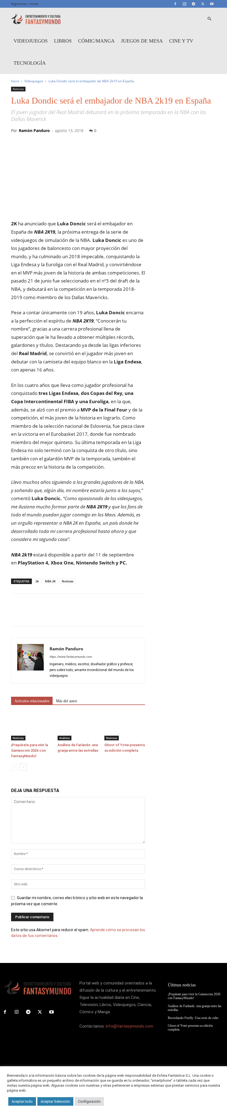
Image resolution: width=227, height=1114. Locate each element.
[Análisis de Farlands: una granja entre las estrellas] (78, 726)
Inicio (15, 81)
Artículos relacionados (31, 701)
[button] (209, 19)
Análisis (64, 738)
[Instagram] (184, 4)
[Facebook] (175, 4)
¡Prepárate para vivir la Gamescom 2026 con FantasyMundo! (29, 750)
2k (37, 581)
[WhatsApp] (54, 614)
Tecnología (30, 63)
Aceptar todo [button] (22, 1101)
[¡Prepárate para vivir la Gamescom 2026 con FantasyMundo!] (31, 726)
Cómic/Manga (96, 41)
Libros (63, 41)
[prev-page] (14, 767)
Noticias (18, 89)
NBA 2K (50, 581)
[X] (202, 4)
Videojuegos (31, 41)
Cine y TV (181, 41)
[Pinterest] (42, 614)
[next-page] (23, 767)
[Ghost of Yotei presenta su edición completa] (124, 726)
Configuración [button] (89, 1101)
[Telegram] (193, 4)
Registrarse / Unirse (24, 4)
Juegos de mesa (142, 41)
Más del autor (66, 701)
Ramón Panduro (34, 130)
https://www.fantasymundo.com (71, 657)
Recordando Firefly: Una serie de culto (193, 1018)
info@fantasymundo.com (129, 1026)
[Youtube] (212, 4)
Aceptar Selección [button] (55, 1101)
